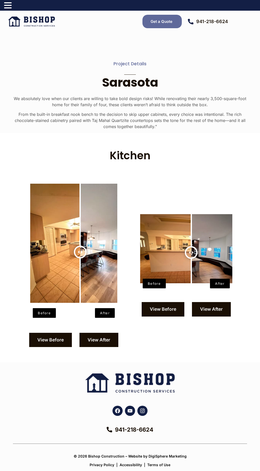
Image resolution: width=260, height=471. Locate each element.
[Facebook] (117, 411)
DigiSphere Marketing (168, 456)
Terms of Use (158, 465)
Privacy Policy (102, 465)
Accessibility (131, 465)
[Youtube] (130, 411)
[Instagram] (142, 411)
